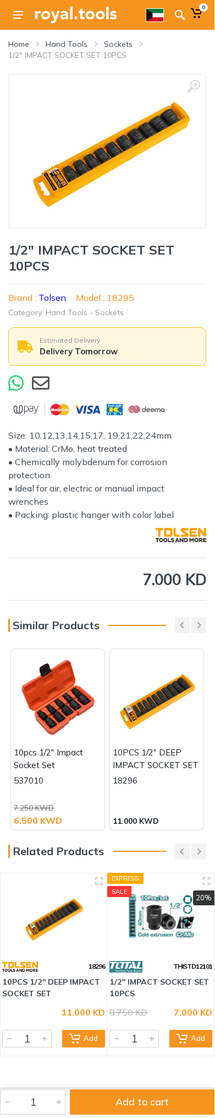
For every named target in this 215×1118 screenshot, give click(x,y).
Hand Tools (66, 44)
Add (91, 1038)
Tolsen (52, 297)
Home (18, 44)
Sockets (118, 44)
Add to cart (142, 1101)
